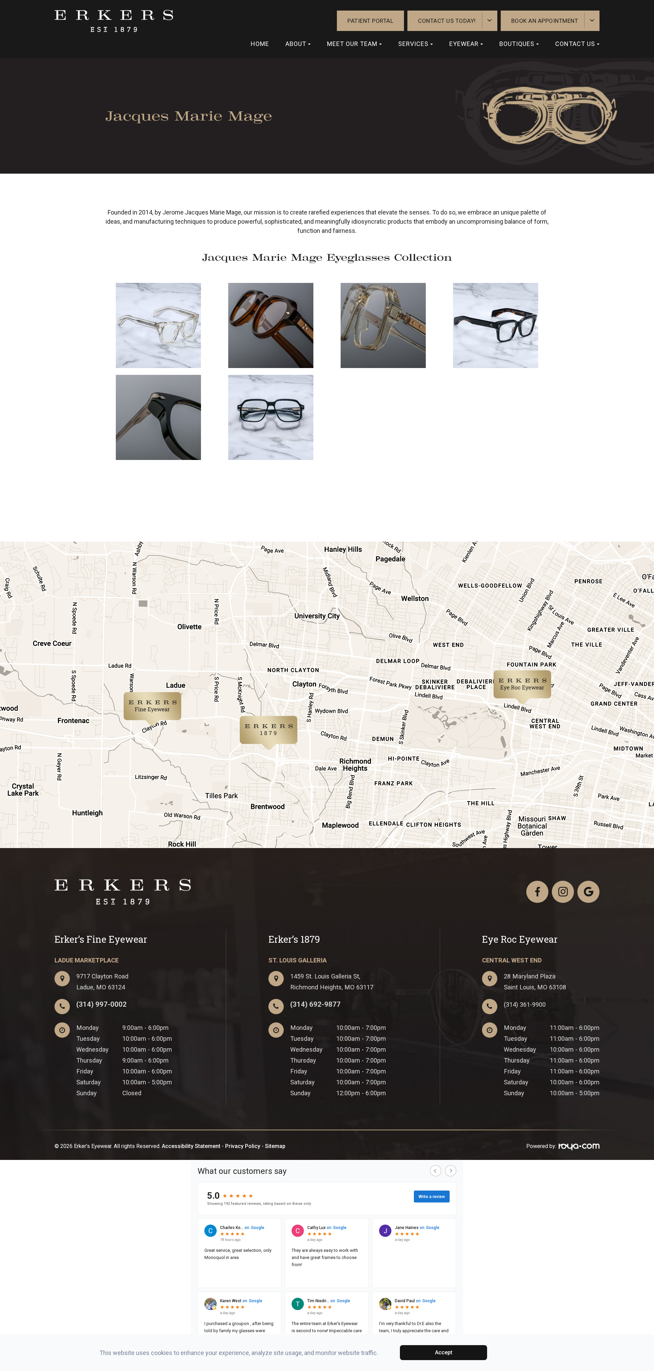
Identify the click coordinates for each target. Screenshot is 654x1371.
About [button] (295, 43)
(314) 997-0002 (101, 1004)
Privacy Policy (242, 1146)
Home (260, 43)
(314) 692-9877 (315, 1004)
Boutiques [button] (516, 43)
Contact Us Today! (447, 20)
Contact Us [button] (575, 43)
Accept (443, 1352)
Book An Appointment (544, 20)
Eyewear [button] (464, 43)
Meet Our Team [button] (352, 43)
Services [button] (413, 43)
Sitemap (275, 1146)
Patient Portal (370, 20)
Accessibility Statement (191, 1146)
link (126, 697)
